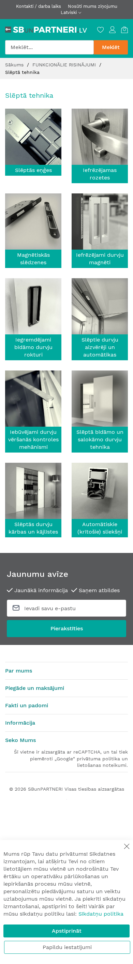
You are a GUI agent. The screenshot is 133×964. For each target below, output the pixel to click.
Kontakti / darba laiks (38, 6)
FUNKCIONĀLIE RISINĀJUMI (65, 64)
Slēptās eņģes (33, 170)
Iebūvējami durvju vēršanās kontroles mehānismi (33, 439)
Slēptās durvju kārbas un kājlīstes (33, 528)
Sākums (15, 64)
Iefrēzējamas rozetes (100, 174)
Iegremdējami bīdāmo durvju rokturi (33, 347)
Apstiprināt (67, 931)
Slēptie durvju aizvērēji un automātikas (100, 347)
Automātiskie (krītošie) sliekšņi (99, 528)
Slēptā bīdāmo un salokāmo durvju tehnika (99, 439)
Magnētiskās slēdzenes (33, 259)
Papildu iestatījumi (67, 947)
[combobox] (49, 47)
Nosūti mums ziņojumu (92, 6)
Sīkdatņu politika (100, 914)
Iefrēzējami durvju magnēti (100, 259)
